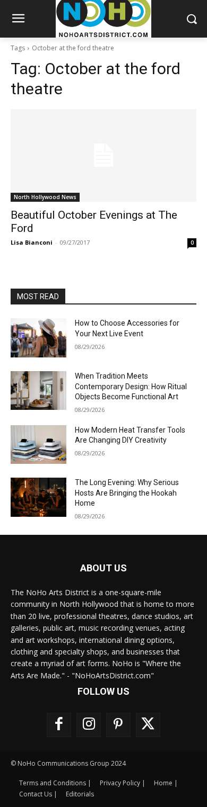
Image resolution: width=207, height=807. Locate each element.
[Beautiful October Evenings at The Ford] (103, 155)
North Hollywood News (45, 197)
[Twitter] (148, 725)
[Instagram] (88, 725)
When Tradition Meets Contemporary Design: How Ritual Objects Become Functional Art (131, 386)
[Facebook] (59, 725)
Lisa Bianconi (32, 242)
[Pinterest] (118, 725)
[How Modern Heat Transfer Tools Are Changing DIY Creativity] (38, 444)
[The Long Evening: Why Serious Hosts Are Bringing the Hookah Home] (38, 497)
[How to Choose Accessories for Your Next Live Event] (38, 337)
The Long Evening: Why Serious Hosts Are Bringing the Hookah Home (127, 492)
